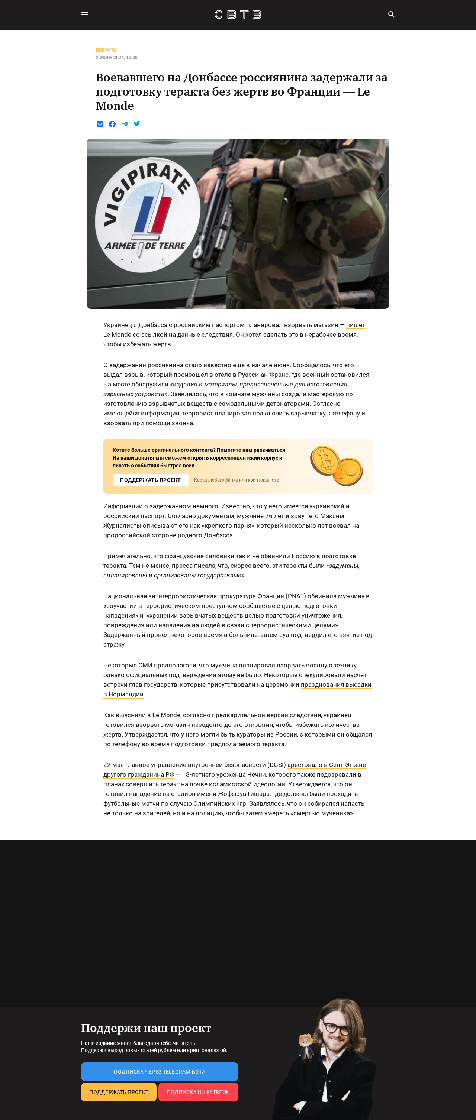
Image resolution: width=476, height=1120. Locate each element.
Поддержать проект (118, 1092)
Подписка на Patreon (198, 1092)
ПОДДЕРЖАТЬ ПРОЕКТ (150, 480)
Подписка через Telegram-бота (159, 1072)
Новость (106, 50)
